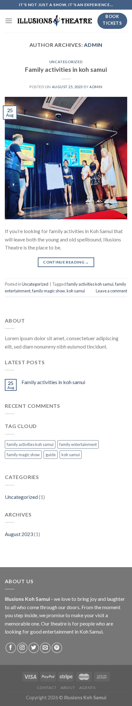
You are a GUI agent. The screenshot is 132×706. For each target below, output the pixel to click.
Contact (47, 687)
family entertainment (78, 444)
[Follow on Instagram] (22, 648)
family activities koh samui (90, 284)
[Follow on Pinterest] (57, 648)
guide (50, 454)
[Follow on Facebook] (10, 648)
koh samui (76, 290)
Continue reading (66, 262)
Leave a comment (111, 290)
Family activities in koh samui (66, 69)
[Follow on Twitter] (34, 648)
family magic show (48, 290)
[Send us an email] (45, 648)
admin (93, 45)
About (68, 687)
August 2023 (19, 534)
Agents (87, 687)
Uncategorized (66, 62)
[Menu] (8, 21)
